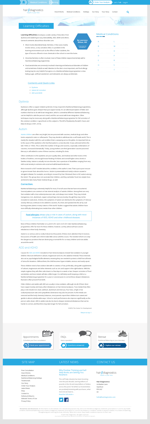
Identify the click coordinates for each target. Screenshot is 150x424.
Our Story (95, 12)
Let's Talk (117, 2)
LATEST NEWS (68, 362)
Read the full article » (66, 394)
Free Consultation (27, 370)
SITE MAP (28, 362)
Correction (42, 90)
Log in (125, 2)
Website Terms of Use (29, 398)
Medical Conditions (38, 2)
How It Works (59, 12)
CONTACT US (106, 362)
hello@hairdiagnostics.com (106, 397)
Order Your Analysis (28, 386)
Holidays (86, 12)
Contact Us (25, 393)
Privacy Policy (25, 401)
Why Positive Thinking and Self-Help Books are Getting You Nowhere (73, 372)
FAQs (23, 391)
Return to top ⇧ (86, 312)
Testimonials (25, 381)
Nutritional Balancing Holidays (31, 378)
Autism (34, 90)
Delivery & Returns (27, 396)
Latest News (25, 388)
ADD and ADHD (37, 93)
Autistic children (26, 134)
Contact (114, 12)
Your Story (105, 12)
